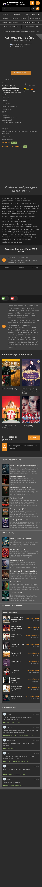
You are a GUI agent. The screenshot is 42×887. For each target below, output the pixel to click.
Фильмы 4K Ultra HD (33, 14)
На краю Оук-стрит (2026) (15, 774)
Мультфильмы (35, 18)
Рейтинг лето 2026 (31, 27)
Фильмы (5, 14)
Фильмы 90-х (17, 14)
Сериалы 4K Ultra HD (19, 18)
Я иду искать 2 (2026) (13, 722)
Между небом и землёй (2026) (16, 761)
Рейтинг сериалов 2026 (31, 22)
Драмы (12, 85)
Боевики (24, 31)
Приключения (7, 90)
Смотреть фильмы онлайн (10, 31)
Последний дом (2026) (14, 785)
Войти (32, 3)
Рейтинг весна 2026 (11, 27)
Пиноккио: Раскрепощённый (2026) (19, 735)
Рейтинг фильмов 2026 (10, 22)
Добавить (34, 438)
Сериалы (5, 18)
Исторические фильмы (10, 88)
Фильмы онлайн (8, 92)
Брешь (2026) (10, 748)
